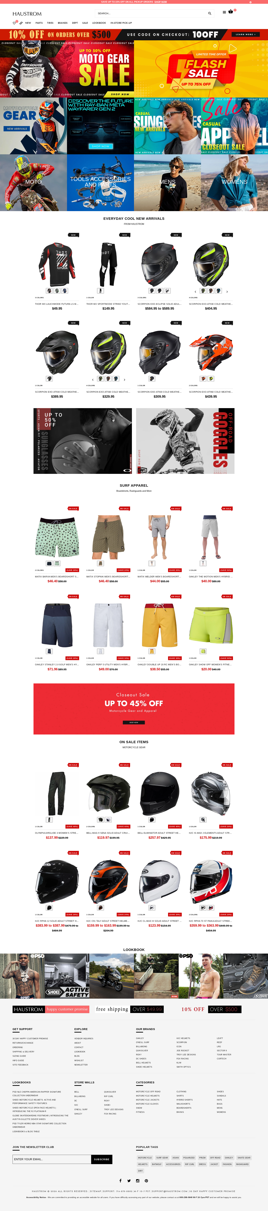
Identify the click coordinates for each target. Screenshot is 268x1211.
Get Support (23, 1029)
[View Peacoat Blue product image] (49, 651)
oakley (229, 1158)
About (77, 1043)
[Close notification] (250, 2)
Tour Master (224, 1055)
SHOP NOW (160, 2)
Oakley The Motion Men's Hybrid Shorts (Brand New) (211, 576)
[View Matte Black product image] (151, 291)
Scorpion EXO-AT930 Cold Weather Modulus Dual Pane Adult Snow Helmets (108, 392)
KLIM (179, 1063)
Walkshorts (183, 1104)
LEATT (220, 1038)
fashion (227, 1164)
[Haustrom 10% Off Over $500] (211, 1009)
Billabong (141, 1047)
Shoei (107, 1105)
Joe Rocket (183, 1051)
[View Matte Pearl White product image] (167, 291)
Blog (77, 1056)
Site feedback (20, 1065)
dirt (140, 1171)
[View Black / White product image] (100, 291)
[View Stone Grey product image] (203, 563)
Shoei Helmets (144, 1067)
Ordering (18, 1047)
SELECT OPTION (65, 314)
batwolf (156, 1164)
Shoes (220, 1092)
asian (176, 1158)
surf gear (162, 1158)
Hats (219, 1100)
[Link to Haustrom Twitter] (129, 1180)
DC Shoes (141, 1059)
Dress (202, 1164)
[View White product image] (100, 651)
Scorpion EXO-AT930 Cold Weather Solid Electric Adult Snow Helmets (57, 392)
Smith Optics (184, 1067)
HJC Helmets (183, 1038)
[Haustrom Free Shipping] (129, 1009)
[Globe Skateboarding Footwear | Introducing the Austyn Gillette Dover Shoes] (156, 976)
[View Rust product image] (100, 563)
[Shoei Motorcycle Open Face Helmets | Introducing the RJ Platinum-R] (111, 976)
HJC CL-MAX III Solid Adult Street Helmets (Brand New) (160, 921)
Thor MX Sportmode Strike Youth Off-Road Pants (108, 304)
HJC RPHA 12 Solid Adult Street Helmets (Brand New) (57, 921)
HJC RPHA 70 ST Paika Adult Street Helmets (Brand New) (211, 921)
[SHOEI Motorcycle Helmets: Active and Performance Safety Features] (67, 976)
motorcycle (145, 1158)
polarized (189, 1158)
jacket (214, 1164)
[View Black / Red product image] (49, 291)
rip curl (189, 1164)
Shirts (180, 1096)
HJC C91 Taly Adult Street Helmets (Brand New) (108, 921)
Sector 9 (222, 1051)
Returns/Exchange (23, 1043)
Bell (76, 1092)
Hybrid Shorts (185, 1100)
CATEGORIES (145, 1082)
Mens (220, 1108)
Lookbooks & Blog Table (26, 1131)
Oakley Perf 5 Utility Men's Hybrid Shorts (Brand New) (108, 664)
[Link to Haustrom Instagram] (137, 1180)
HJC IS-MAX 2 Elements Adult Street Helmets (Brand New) (211, 833)
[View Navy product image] (49, 563)
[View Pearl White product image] (108, 820)
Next (72, 291)
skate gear (244, 1158)
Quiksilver (142, 1051)
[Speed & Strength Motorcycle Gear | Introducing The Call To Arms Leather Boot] (245, 976)
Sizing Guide (19, 1056)
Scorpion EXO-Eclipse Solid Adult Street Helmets (160, 304)
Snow (139, 1108)
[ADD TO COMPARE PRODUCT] (41, 235)
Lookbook (79, 1052)
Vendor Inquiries (83, 1039)
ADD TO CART (220, 587)
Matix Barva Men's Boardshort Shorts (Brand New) (57, 576)
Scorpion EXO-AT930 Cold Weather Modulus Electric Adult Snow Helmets (211, 304)
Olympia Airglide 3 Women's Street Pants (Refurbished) (57, 833)
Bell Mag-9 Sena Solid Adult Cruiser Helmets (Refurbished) (108, 833)
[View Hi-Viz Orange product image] (203, 378)
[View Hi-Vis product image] (203, 291)
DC (75, 1101)
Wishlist (79, 1060)
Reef (219, 1042)
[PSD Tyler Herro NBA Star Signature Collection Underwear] (201, 976)
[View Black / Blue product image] (218, 291)
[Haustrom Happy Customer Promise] (51, 1009)
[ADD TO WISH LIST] (37, 235)
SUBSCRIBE (102, 1159)
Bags (219, 1104)
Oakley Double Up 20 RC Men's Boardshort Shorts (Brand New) (160, 664)
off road (215, 1158)
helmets (142, 1164)
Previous (41, 291)
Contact (78, 1047)
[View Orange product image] (210, 291)
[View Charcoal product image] (151, 563)
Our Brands (145, 1029)
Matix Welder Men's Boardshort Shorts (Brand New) (160, 576)
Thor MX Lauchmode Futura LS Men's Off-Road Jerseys (57, 304)
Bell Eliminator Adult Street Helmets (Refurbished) (160, 833)
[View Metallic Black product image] (159, 291)
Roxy (139, 1055)
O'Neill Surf (142, 1042)
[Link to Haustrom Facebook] (120, 1180)
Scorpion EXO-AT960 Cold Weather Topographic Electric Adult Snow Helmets (211, 392)
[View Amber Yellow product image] (151, 651)
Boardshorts (184, 1108)
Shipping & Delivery (23, 1052)
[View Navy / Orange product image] (64, 291)
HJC (76, 1105)
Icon (179, 1047)
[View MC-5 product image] (203, 820)
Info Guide (18, 1060)
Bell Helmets (143, 1063)
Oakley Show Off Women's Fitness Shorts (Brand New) (211, 664)
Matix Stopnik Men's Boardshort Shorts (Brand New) (108, 576)
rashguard (242, 1164)
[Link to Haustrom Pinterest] (146, 1180)
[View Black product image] (49, 820)
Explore (81, 1029)
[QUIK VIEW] (45, 235)
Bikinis (180, 1112)
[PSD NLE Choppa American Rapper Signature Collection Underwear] (22, 976)
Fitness (140, 1112)
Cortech (221, 1059)
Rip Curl (108, 1096)
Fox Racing (183, 1059)
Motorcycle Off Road (148, 1092)
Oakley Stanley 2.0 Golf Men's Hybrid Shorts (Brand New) (57, 664)
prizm (202, 1158)
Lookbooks (22, 1082)
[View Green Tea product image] (56, 563)
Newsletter (81, 1065)
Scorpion (182, 1042)
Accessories (173, 1164)
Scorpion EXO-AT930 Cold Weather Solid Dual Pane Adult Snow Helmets (160, 392)
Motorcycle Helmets (148, 1096)
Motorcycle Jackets (147, 1100)
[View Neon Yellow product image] (203, 651)
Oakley (140, 1038)
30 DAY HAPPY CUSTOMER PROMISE (30, 1039)
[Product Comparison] (21, 23)
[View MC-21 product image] (210, 908)
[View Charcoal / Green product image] (56, 291)
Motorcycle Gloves (147, 1104)
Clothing (181, 1092)
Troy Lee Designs (186, 1055)
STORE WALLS (84, 1082)
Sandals (221, 1096)
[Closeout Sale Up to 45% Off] (134, 708)
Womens (221, 1112)
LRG (219, 1047)
